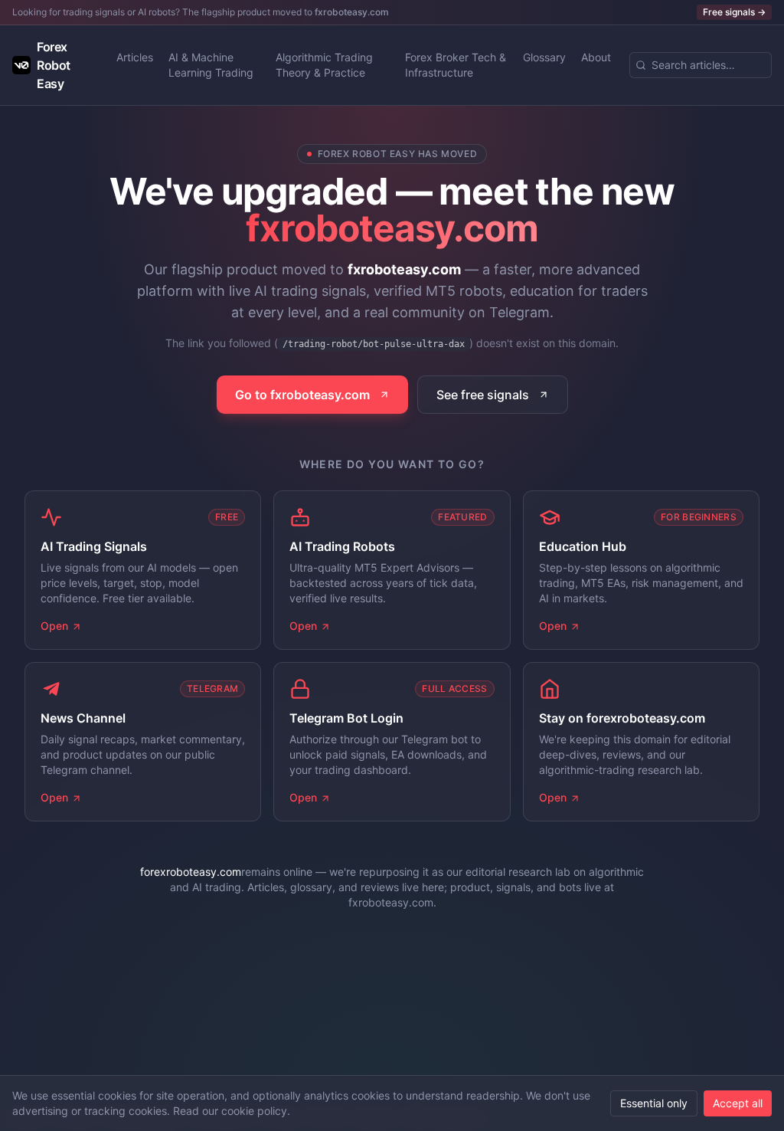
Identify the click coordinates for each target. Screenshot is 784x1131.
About (596, 57)
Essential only (654, 1103)
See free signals (482, 394)
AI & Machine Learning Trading (210, 65)
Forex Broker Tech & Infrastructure (455, 65)
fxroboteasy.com (352, 12)
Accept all (738, 1103)
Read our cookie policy (230, 1110)
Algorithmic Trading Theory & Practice (324, 65)
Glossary (544, 57)
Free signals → (734, 12)
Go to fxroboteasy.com (302, 394)
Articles (134, 57)
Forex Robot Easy (53, 65)
